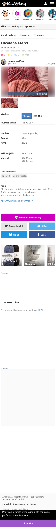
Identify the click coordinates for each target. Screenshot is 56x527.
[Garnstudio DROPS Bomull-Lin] (11, 255)
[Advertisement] (28, 285)
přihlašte (39, 310)
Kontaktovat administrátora (15, 509)
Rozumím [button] (28, 523)
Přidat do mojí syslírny (30, 217)
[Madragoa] (34, 255)
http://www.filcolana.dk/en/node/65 (18, 200)
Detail (4, 35)
